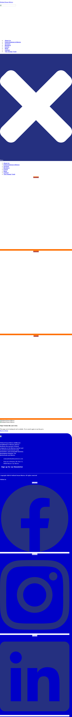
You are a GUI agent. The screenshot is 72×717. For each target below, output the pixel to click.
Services (7, 43)
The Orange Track (10, 51)
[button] (36, 107)
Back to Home (4, 430)
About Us (8, 40)
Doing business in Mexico (13, 42)
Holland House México (6, 2)
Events (7, 47)
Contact (7, 50)
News (6, 48)
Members (8, 45)
